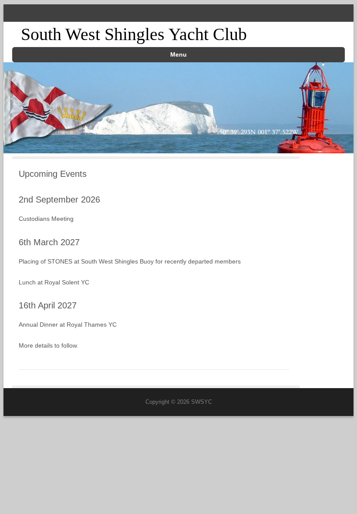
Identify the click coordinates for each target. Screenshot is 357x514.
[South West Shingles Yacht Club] (178, 150)
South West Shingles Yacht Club (134, 34)
